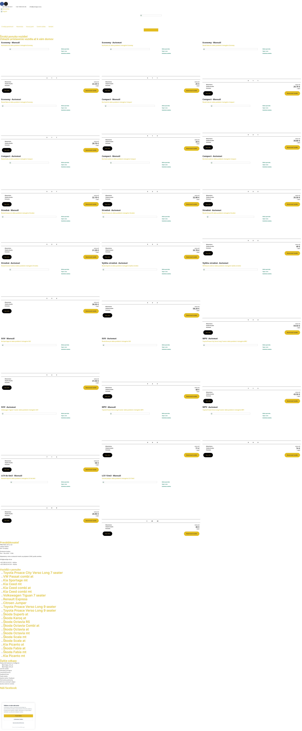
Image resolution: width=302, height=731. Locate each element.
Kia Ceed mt (12, 584)
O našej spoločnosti (7, 26)
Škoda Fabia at (14, 648)
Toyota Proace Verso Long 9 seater (29, 607)
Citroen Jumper (14, 603)
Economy (30, 45)
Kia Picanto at (13, 644)
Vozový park (30, 26)
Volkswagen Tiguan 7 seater (24, 595)
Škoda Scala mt (14, 637)
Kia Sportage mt (15, 580)
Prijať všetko (18, 715)
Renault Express (15, 599)
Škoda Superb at (15, 614)
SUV (29, 341)
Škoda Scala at (14, 641)
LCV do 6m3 (31, 478)
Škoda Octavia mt (16, 633)
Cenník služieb (41, 26)
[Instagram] (6, 4)
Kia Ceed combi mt (17, 591)
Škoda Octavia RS (16, 622)
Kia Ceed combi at (17, 588)
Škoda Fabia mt (14, 652)
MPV (245, 341)
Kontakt (51, 26)
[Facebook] (2, 4)
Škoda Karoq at (14, 618)
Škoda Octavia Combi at (21, 625)
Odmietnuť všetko (18, 719)
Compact (129, 102)
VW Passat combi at (18, 576)
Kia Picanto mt (14, 656)
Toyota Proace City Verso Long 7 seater (33, 573)
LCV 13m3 (131, 478)
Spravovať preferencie (18, 722)
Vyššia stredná (133, 266)
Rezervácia (19, 26)
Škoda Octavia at (16, 629)
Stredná (31, 213)
